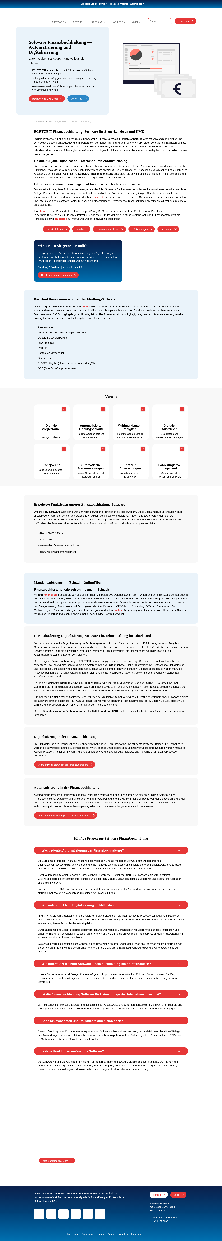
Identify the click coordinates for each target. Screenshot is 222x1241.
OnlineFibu (76, 99)
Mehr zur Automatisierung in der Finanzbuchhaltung (63, 815)
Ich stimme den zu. (65, 1150)
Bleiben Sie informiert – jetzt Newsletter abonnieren (112, 3)
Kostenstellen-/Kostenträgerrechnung (59, 545)
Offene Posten (46, 358)
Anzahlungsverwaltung (50, 532)
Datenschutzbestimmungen (70, 1150)
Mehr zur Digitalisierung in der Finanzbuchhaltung (62, 764)
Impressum (72, 1234)
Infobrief (42, 347)
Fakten (111, 1234)
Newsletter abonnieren (130, 1234)
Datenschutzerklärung (93, 1234)
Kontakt (183, 21)
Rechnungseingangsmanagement (57, 551)
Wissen (136, 22)
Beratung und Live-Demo (45, 99)
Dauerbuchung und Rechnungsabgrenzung (62, 332)
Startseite (39, 121)
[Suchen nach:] (159, 21)
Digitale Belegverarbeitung (53, 337)
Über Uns (97, 22)
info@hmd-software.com (165, 1217)
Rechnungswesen (58, 121)
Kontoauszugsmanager (51, 353)
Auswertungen (46, 327)
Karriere (117, 22)
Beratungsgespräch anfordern (56, 275)
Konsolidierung (46, 539)
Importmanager (46, 342)
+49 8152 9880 (160, 1221)
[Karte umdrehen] (64, 409)
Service (77, 22)
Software (58, 22)
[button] (111, 850)
